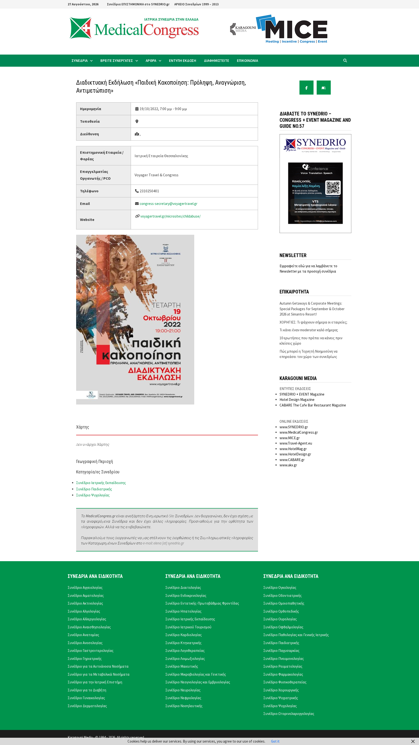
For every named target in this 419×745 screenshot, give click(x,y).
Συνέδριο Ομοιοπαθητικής (283, 603)
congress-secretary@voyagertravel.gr (168, 203)
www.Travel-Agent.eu (296, 443)
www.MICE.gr (290, 438)
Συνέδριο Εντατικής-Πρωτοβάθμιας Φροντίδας (202, 603)
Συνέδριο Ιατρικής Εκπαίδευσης (101, 482)
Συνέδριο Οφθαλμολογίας (283, 627)
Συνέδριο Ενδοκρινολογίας (185, 595)
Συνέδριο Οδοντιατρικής (282, 595)
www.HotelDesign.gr (295, 454)
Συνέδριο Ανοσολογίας (85, 642)
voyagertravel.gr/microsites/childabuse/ (170, 216)
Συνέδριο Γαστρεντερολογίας (90, 650)
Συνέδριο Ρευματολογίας (282, 666)
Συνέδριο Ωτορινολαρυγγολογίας (288, 713)
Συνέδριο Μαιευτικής (181, 666)
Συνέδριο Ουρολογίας (280, 619)
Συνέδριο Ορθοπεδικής (281, 611)
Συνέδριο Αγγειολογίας (85, 587)
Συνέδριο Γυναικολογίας (86, 698)
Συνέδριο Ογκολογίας (279, 587)
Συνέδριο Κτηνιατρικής (183, 642)
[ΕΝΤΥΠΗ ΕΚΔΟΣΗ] (324, 88)
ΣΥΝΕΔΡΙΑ (80, 60)
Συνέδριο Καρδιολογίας (183, 634)
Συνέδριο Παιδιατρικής (94, 489)
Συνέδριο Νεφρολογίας (183, 698)
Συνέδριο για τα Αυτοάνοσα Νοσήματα (98, 666)
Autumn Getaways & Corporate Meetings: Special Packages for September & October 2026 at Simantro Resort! (312, 308)
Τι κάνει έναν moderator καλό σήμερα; (309, 330)
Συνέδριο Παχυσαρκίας (281, 650)
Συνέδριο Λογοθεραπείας (185, 650)
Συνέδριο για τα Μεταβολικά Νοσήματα (98, 674)
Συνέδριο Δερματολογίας (87, 706)
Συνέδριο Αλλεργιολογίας (87, 619)
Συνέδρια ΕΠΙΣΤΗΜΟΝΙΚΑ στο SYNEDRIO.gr (138, 4)
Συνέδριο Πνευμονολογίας (283, 658)
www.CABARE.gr (292, 459)
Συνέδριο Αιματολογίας (86, 595)
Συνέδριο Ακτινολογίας (85, 603)
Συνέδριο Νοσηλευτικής (183, 706)
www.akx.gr (288, 465)
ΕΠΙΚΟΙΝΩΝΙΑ (247, 60)
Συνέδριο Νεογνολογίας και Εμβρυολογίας (197, 682)
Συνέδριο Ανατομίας (83, 634)
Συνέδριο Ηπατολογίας (183, 611)
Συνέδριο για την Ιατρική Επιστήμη (95, 682)
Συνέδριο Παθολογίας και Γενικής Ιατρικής (296, 634)
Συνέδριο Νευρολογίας (183, 690)
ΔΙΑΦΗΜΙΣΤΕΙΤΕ (216, 60)
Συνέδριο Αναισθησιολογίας (89, 627)
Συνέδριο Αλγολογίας (84, 611)
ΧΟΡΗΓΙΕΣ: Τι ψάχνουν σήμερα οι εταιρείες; (313, 322)
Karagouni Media (80, 737)
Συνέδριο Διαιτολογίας (183, 587)
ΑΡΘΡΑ (151, 60)
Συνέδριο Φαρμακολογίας (283, 674)
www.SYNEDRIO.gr (294, 427)
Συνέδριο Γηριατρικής (85, 658)
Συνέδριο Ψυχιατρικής (280, 698)
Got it (275, 741)
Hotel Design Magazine (297, 399)
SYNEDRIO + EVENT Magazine (302, 394)
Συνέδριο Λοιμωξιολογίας (185, 658)
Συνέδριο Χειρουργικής (281, 690)
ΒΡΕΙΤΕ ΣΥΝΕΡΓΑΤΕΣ (116, 60)
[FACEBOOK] (306, 88)
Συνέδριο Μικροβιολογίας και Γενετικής (195, 674)
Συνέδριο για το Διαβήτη (87, 690)
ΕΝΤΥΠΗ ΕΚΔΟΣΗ (182, 60)
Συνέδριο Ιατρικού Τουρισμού (188, 627)
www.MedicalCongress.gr (299, 432)
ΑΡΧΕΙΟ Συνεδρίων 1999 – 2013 (196, 4)
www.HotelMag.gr (293, 448)
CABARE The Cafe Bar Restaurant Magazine (313, 405)
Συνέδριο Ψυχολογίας (93, 495)
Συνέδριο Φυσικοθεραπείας (284, 682)
